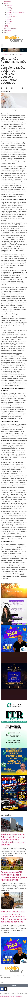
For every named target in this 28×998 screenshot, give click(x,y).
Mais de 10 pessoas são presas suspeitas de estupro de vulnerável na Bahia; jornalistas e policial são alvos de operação (14, 916)
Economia (9, 9)
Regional (9, 21)
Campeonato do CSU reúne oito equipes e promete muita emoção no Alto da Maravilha (14, 876)
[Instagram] (5, 989)
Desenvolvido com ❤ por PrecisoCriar (11, 996)
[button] (2, 45)
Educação (9, 10)
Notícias (6, 3)
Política (9, 19)
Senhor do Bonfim (12, 16)
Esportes (9, 14)
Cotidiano (9, 5)
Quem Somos (7, 1)
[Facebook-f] (2, 989)
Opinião (6, 25)
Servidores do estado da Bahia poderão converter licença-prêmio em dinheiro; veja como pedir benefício (13, 839)
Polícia (8, 18)
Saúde (8, 23)
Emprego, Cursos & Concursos (15, 12)
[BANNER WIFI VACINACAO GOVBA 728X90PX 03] (14, 51)
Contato (6, 32)
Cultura (9, 7)
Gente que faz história (10, 28)
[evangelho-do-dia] (14, 597)
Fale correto (7, 30)
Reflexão (6, 27)
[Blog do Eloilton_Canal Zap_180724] (14, 774)
